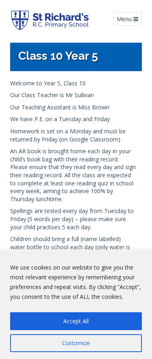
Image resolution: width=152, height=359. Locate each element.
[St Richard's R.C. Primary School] (49, 20)
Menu (129, 19)
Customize (76, 343)
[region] (76, 304)
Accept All (76, 321)
